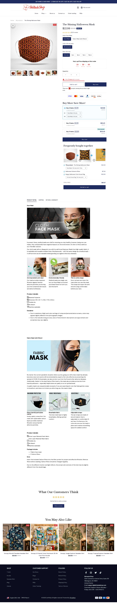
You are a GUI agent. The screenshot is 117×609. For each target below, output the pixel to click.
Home (12, 20)
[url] (97, 585)
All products (19, 20)
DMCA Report (25, 597)
